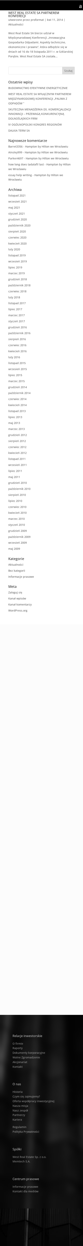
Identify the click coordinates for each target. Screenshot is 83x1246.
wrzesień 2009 (17, 542)
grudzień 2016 (17, 327)
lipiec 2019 (15, 267)
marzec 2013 (16, 429)
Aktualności (15, 24)
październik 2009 (19, 537)
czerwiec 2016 (17, 345)
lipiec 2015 (15, 375)
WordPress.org (17, 610)
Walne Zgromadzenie (26, 1057)
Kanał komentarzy (20, 604)
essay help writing (20, 175)
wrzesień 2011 (17, 465)
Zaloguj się (15, 592)
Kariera (17, 1119)
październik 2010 (19, 489)
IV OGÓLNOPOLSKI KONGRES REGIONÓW (35, 124)
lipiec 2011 (15, 471)
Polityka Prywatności (26, 1131)
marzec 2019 (16, 273)
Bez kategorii (16, 570)
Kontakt (18, 1067)
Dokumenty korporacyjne (29, 1053)
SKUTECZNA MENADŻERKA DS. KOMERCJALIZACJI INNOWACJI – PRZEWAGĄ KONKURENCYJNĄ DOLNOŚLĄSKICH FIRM (39, 114)
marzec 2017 (16, 315)
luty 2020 (14, 249)
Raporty (18, 1048)
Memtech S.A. (21, 1161)
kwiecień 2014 (17, 405)
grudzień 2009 (17, 531)
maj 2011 (14, 477)
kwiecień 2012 (17, 453)
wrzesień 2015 (17, 369)
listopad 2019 (17, 255)
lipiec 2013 (15, 417)
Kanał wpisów (17, 598)
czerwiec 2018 (17, 291)
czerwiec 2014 (17, 399)
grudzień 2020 (17, 219)
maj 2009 (14, 548)
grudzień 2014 (17, 387)
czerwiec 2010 (17, 507)
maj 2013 (14, 423)
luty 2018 (14, 297)
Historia (18, 1092)
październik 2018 (19, 285)
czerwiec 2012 (17, 447)
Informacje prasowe (21, 576)
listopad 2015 (17, 363)
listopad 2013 (17, 411)
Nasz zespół (20, 1110)
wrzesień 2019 (17, 261)
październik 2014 (19, 393)
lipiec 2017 (15, 309)
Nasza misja (20, 1106)
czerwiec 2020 (17, 237)
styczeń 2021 (16, 213)
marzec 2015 (16, 381)
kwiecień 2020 (17, 243)
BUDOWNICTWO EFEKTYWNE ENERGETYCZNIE (38, 88)
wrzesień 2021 (17, 201)
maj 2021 (14, 207)
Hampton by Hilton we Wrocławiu (46, 146)
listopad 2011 (17, 459)
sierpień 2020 (17, 231)
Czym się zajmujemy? (26, 1096)
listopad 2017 (17, 303)
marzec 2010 (16, 519)
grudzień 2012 (17, 435)
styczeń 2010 (16, 525)
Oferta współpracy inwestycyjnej (33, 1101)
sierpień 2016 (17, 339)
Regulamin (19, 1127)
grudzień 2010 (17, 483)
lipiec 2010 (15, 501)
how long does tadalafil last (26, 164)
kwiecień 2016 (17, 351)
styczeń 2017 (16, 321)
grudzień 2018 (17, 279)
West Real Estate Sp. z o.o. (29, 1157)
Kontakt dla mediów (25, 1191)
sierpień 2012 (17, 441)
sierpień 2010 (17, 495)
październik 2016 (19, 333)
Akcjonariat (20, 1062)
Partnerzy (19, 1115)
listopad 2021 (17, 195)
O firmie (18, 1043)
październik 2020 (19, 225)
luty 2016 (14, 357)
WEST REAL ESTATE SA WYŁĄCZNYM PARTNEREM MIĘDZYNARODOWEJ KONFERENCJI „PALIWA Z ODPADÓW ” (39, 98)
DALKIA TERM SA (19, 130)
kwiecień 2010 (17, 513)
